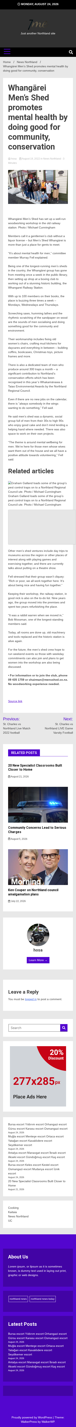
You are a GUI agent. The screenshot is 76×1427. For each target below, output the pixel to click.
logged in (31, 999)
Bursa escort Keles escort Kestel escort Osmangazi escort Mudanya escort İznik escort (34, 1169)
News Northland (52, 158)
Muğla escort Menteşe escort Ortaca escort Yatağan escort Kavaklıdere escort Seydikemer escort (36, 1141)
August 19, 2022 (31, 158)
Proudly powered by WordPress (32, 1417)
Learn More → (38, 960)
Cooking (13, 1207)
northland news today (43, 1299)
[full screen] (42, 527)
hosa (14, 158)
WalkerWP (48, 1421)
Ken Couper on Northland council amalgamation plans (33, 892)
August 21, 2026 (19, 776)
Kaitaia (12, 1212)
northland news (18, 1299)
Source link (15, 701)
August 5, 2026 (18, 839)
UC (10, 1220)
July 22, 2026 (18, 901)
